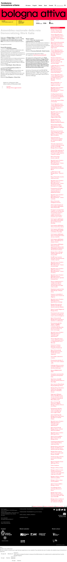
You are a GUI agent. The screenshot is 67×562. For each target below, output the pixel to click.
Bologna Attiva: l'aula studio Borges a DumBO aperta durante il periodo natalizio (57, 448)
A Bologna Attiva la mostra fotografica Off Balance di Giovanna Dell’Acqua (57, 367)
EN (65, 5)
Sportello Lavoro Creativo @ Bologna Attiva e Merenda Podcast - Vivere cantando (57, 196)
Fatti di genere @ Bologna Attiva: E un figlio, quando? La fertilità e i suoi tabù (57, 231)
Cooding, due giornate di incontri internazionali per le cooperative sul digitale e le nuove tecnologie (57, 96)
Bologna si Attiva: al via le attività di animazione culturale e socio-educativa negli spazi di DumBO (57, 472)
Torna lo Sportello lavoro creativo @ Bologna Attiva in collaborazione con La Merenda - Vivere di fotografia (57, 52)
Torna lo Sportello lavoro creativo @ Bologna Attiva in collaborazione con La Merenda (57, 340)
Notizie (40, 5)
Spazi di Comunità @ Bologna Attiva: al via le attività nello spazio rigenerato (56, 352)
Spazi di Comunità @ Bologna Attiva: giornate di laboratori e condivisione (57, 319)
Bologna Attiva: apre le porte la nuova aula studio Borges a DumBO (57, 453)
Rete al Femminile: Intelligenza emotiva (56, 202)
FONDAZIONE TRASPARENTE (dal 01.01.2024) (31, 511)
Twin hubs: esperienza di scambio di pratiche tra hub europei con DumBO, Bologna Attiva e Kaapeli (57, 145)
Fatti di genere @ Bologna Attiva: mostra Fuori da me (57, 226)
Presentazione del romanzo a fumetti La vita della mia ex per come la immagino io (57, 314)
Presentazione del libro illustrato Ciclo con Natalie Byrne (57, 168)
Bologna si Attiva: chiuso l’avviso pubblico (57, 480)
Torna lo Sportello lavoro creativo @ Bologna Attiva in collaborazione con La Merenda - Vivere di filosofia (57, 77)
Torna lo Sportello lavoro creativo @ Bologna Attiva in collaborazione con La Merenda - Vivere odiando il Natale (57, 37)
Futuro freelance (55, 465)
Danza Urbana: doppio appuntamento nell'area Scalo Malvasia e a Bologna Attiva (57, 126)
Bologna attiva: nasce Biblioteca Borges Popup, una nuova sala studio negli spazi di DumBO (57, 494)
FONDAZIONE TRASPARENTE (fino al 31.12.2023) (31, 509)
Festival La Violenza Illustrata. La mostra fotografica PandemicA (56, 346)
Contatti (51, 5)
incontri (9, 86)
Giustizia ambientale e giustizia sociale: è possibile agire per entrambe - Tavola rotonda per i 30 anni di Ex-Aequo (57, 60)
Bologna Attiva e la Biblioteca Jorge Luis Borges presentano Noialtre (57, 121)
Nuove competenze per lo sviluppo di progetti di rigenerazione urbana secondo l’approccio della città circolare (57, 284)
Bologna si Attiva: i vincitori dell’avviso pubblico (57, 477)
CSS (63, 544)
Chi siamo (28, 5)
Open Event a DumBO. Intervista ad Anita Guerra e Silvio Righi (57, 380)
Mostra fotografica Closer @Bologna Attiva (57, 462)
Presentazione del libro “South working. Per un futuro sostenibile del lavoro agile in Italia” (56, 410)
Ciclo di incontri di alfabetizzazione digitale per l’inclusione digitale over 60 (56, 139)
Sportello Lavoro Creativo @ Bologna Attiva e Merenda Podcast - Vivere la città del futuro (57, 162)
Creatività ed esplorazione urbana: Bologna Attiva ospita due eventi (57, 443)
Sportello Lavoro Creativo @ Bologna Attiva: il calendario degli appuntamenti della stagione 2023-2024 (57, 114)
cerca (55, 5)
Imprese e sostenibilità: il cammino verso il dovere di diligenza (57, 296)
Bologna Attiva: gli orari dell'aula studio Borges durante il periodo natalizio (57, 306)
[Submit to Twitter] (59, 506)
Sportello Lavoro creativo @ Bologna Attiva (57, 433)
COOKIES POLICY (24, 517)
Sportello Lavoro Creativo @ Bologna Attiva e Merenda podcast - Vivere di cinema (57, 270)
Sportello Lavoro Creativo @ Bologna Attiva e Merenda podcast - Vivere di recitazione (57, 89)
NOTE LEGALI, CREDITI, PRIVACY (27, 514)
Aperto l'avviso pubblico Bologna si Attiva (56, 484)
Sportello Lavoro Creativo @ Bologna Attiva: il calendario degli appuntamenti (57, 334)
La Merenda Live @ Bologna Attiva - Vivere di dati (57, 173)
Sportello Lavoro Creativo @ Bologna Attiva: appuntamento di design (57, 301)
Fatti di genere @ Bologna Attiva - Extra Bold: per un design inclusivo (57, 241)
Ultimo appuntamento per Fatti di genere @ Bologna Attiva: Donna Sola (57, 206)
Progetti (35, 5)
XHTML (59, 544)
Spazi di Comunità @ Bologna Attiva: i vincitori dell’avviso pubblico (57, 429)
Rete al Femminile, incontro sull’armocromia (57, 177)
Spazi (45, 5)
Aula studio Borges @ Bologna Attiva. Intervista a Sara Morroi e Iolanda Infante (57, 417)
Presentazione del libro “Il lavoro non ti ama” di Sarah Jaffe (57, 362)
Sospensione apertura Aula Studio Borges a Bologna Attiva (57, 290)
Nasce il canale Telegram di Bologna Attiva (57, 310)
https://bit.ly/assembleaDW (39, 55)
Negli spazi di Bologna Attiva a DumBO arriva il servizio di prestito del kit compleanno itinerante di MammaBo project (57, 397)
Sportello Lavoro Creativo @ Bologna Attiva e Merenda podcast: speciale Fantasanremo (57, 277)
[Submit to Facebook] (37, 506)
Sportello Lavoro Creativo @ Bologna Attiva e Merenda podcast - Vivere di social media (57, 264)
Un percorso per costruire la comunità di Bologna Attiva (57, 458)
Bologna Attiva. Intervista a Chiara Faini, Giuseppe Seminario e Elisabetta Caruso (57, 389)
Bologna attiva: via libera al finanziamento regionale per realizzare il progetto (57, 500)
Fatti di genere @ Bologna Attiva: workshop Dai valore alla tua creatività (57, 236)
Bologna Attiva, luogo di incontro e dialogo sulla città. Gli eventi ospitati (56, 31)
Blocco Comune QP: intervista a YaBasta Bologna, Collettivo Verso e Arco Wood (57, 404)
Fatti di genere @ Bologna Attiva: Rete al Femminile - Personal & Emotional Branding (57, 221)
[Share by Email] (66, 506)
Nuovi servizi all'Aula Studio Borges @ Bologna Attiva (57, 385)
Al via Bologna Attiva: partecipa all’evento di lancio (56, 489)
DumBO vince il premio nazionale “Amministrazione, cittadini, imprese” (57, 258)
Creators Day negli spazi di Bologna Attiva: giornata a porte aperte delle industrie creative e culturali (57, 152)
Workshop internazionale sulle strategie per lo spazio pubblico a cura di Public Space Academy (57, 133)
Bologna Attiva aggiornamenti (14, 87)
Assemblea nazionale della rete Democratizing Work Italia (57, 375)
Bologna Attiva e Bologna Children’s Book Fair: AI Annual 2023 (57, 253)
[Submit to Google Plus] (48, 506)
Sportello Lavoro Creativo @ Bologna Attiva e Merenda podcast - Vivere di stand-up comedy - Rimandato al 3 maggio (57, 183)
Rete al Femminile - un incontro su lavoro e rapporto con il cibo (56, 84)
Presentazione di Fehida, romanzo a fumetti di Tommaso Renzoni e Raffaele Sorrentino (56, 190)
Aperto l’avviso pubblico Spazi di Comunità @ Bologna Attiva (56, 438)
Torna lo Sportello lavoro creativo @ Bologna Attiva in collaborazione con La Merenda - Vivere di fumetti (57, 106)
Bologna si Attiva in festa (57, 467)
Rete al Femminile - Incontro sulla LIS (55, 157)
